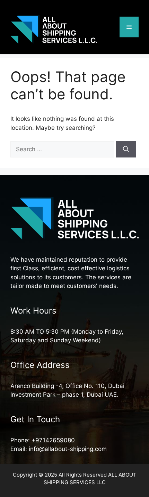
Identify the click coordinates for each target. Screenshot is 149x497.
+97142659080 (53, 440)
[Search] (126, 149)
